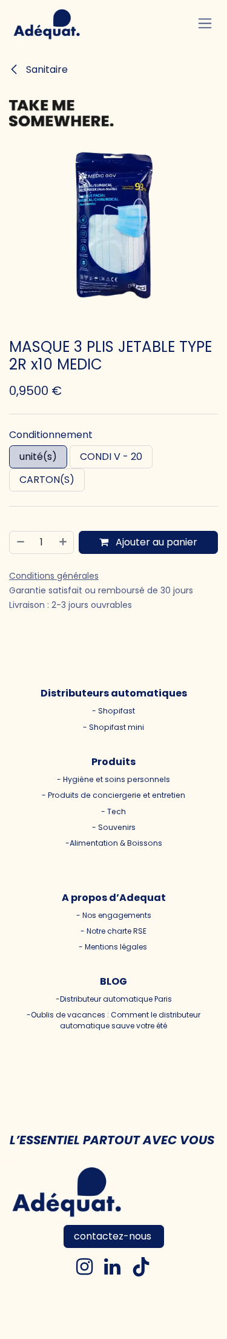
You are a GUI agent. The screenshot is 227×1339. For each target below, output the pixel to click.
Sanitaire (46, 69)
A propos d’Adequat (114, 898)
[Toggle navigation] (205, 23)
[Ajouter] (63, 542)
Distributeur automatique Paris (116, 999)
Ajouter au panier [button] (155, 542)
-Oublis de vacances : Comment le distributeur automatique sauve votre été (113, 1020)
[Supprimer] (20, 542)
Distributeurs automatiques (114, 693)
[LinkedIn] (112, 1267)
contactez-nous (114, 1236)
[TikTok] (141, 1267)
